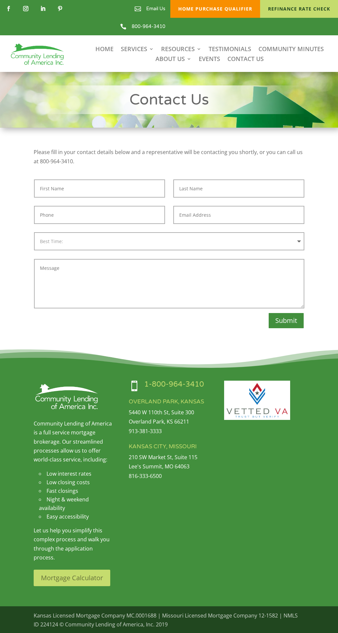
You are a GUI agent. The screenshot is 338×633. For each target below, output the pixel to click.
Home (104, 50)
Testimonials (230, 50)
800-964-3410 (148, 26)
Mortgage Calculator (72, 577)
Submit (286, 320)
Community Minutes (291, 50)
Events (209, 59)
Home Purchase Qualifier (215, 9)
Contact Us (245, 59)
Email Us (155, 9)
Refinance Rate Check (299, 9)
